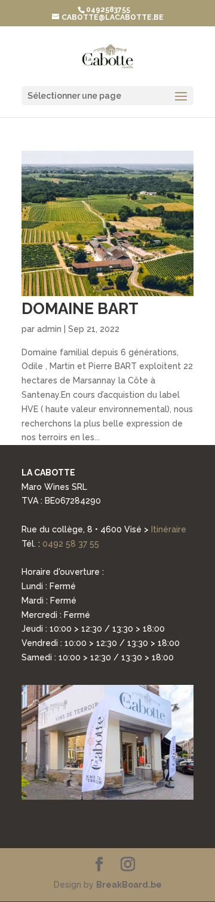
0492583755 (108, 9)
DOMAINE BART (80, 309)
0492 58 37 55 (70, 543)
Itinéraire (168, 529)
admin (49, 329)
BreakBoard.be (129, 884)
